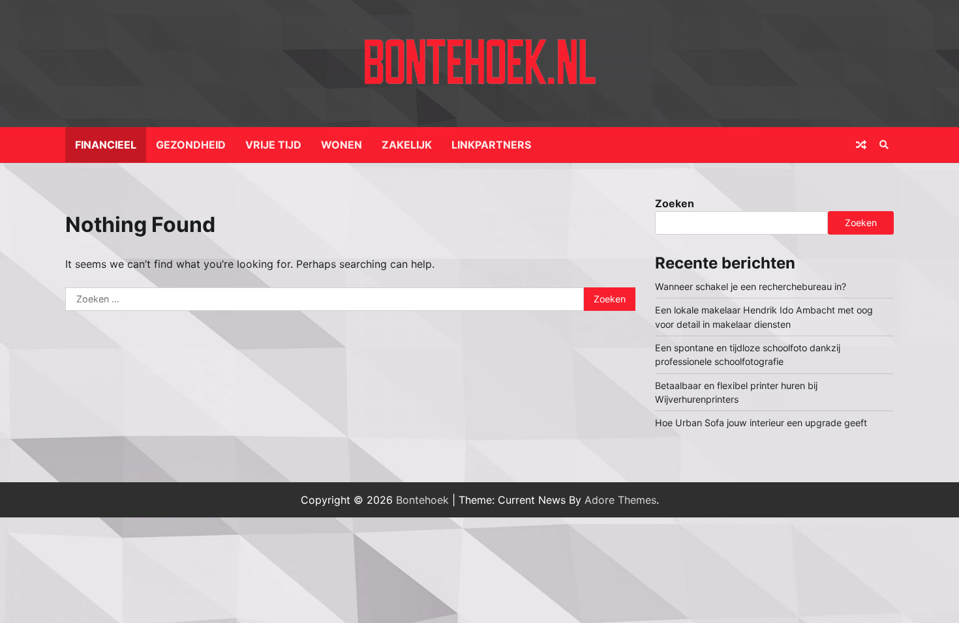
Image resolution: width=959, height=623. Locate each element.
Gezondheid (191, 144)
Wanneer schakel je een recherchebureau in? (750, 286)
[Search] (884, 144)
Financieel (105, 144)
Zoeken (674, 203)
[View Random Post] (861, 144)
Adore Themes (620, 499)
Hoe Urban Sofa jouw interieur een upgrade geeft (761, 422)
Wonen (341, 144)
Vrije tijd (273, 144)
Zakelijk (407, 144)
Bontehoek (422, 499)
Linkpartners (491, 144)
